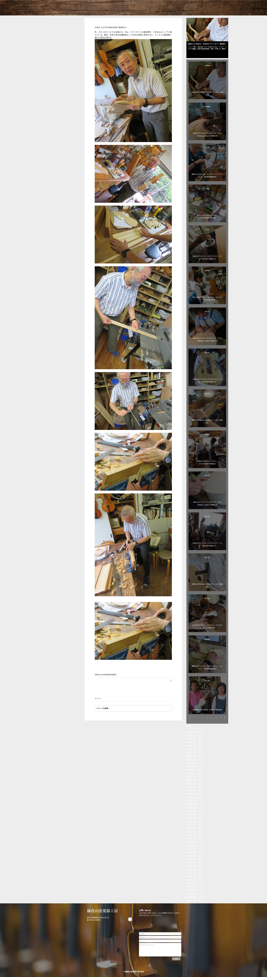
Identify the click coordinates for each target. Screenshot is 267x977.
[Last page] (225, 717)
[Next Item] (225, 29)
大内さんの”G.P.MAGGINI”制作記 (105, 674)
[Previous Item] (190, 29)
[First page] (190, 717)
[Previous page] (194, 717)
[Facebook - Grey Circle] (130, 919)
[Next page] (220, 717)
